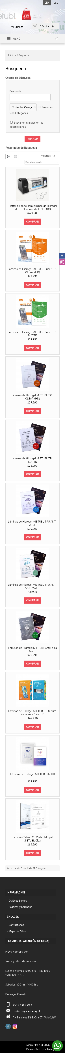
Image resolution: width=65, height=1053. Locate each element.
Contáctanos (16, 925)
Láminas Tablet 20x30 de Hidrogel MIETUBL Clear (33, 839)
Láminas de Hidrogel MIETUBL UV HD (32, 774)
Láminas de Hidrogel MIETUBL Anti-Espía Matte (32, 649)
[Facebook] (8, 1026)
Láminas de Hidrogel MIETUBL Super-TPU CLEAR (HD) (32, 270)
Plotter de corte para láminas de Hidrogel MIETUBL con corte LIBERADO (32, 207)
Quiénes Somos (18, 900)
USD (56, 3)
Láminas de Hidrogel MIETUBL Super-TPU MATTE (32, 334)
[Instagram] (15, 1026)
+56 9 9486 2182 (22, 1005)
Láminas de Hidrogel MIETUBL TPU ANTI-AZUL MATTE (32, 586)
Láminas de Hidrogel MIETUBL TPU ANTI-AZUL (32, 523)
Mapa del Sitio (17, 931)
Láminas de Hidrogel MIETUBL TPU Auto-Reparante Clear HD (32, 712)
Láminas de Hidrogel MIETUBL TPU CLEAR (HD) (32, 397)
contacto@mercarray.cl (26, 1011)
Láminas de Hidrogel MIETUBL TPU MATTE (32, 460)
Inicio (11, 55)
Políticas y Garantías (20, 907)
